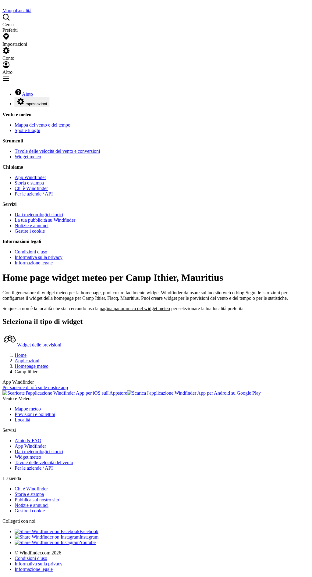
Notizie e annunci (31, 225)
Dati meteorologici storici (39, 214)
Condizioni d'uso (31, 251)
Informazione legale (34, 262)
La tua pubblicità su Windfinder (45, 220)
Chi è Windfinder (31, 188)
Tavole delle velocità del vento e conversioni (57, 151)
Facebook (89, 531)
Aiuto (27, 94)
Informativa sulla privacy (38, 257)
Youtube (88, 542)
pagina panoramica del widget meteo (135, 308)
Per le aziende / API (34, 193)
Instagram (89, 536)
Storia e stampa (29, 182)
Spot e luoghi (27, 130)
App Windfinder (30, 177)
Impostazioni (35, 104)
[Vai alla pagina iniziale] (3, 5)
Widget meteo (28, 156)
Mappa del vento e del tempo (42, 124)
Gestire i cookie (30, 231)
